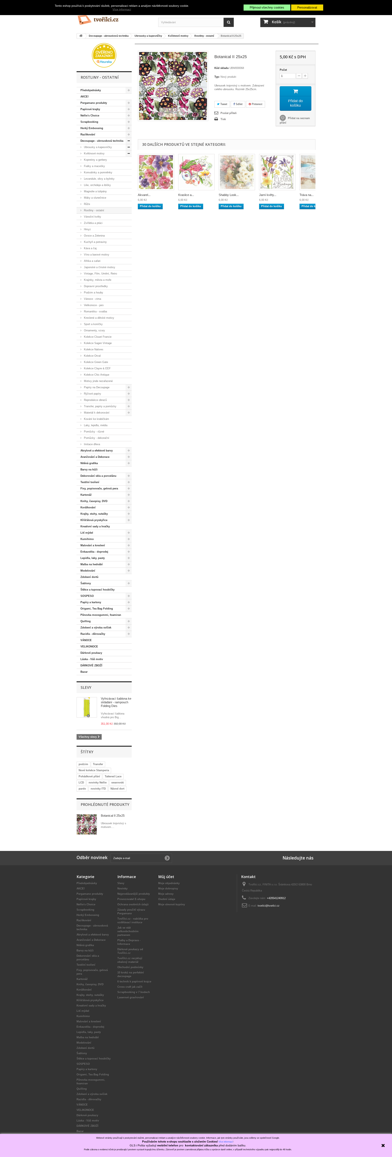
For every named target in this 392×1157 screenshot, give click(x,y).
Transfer (98, 764)
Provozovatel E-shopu (131, 899)
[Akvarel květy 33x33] (156, 172)
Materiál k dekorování (96, 412)
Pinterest (256, 104)
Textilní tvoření (89, 482)
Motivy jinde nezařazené (98, 381)
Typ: (217, 76)
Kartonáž (86, 494)
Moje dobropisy (168, 888)
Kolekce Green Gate (95, 362)
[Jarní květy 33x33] (277, 172)
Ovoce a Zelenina (94, 235)
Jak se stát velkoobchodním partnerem (128, 931)
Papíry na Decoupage (96, 387)
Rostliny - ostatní (93, 210)
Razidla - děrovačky (92, 633)
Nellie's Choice (89, 115)
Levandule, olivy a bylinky (99, 178)
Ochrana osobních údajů (133, 904)
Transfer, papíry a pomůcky (99, 406)
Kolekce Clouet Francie (97, 336)
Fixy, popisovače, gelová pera (99, 488)
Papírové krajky (90, 109)
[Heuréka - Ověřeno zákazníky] (104, 54)
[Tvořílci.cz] (114, 18)
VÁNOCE (86, 640)
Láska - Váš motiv (91, 659)
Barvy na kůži (89, 469)
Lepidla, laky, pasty (92, 558)
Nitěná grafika (89, 463)
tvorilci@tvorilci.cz (269, 905)
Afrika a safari (91, 260)
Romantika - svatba (95, 311)
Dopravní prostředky (95, 286)
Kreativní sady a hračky (95, 526)
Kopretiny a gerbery (95, 159)
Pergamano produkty (93, 102)
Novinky (122, 888)
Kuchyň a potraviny (95, 241)
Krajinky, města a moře (97, 279)
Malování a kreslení (92, 545)
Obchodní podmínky (130, 967)
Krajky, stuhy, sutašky (94, 513)
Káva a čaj (90, 248)
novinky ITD (98, 788)
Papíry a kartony (90, 602)
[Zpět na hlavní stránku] (81, 36)
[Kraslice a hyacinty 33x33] (196, 172)
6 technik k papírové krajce (134, 981)
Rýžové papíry (92, 393)
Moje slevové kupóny (171, 904)
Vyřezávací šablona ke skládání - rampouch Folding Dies (116, 702)
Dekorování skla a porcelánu (98, 475)
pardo (82, 788)
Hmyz (87, 229)
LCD (81, 782)
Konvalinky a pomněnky (97, 172)
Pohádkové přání (89, 776)
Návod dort (117, 788)
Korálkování (88, 507)
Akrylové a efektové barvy (96, 450)
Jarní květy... (267, 195)
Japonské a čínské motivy (99, 267)
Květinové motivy (94, 153)
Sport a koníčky (93, 324)
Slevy (86, 687)
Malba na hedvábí (91, 564)
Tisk (223, 119)
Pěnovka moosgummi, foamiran (100, 614)
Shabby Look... (229, 195)
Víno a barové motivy (96, 254)
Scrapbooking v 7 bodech (133, 992)
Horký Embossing (91, 128)
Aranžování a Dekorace (94, 456)
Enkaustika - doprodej (94, 551)
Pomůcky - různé (93, 431)
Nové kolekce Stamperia (94, 770)
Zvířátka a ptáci (92, 223)
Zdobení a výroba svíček (95, 627)
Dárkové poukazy (91, 652)
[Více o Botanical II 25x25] (87, 824)
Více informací (121, 9)
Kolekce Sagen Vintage (97, 343)
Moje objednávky (169, 883)
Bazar (84, 671)
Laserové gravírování (130, 997)
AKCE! (84, 96)
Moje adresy (166, 893)
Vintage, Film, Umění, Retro (100, 273)
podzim (83, 764)
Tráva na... (307, 195)
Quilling (85, 621)
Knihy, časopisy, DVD (93, 501)
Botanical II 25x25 (113, 815)
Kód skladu (221, 68)
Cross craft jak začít (129, 986)
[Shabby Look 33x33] (237, 172)
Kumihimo (87, 539)
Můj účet (166, 876)
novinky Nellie (98, 782)
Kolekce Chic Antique (96, 374)
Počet (283, 69)
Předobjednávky (90, 90)
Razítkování (87, 134)
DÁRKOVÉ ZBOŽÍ (91, 665)
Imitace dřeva (91, 444)
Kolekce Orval (92, 355)
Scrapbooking (89, 121)
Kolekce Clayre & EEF (97, 368)
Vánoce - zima (92, 298)
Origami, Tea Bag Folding (96, 608)
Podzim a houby (93, 292)
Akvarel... (144, 195)
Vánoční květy (92, 216)
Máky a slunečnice (94, 197)
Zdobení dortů (89, 576)
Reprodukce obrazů (95, 400)
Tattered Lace (113, 776)
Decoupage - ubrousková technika (101, 140)
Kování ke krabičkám (96, 418)
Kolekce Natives (93, 349)
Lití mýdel (86, 532)
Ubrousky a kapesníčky (97, 147)
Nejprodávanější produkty (133, 893)
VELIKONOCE (89, 646)
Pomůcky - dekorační (96, 437)
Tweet (223, 104)
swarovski (117, 782)
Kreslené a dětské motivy (98, 317)
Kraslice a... (186, 195)
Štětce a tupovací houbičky (97, 589)
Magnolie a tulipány (95, 191)
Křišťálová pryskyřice (93, 520)
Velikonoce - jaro (93, 305)
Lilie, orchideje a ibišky (97, 185)
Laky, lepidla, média (95, 425)
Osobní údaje (166, 899)
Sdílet (239, 104)
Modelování (87, 570)
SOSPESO (87, 595)
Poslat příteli (228, 113)
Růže (86, 204)
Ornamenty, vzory (94, 330)
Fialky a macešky (94, 166)
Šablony (85, 583)
